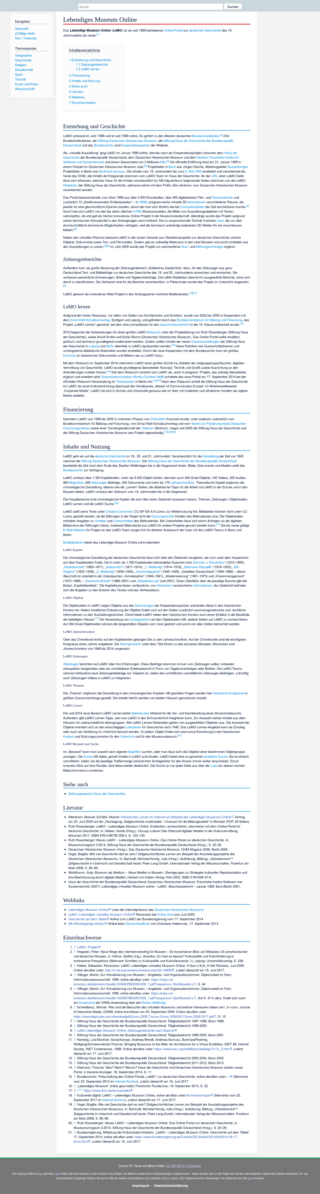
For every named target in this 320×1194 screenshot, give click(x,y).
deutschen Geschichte (205, 30)
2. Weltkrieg (105, 571)
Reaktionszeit (74, 566)
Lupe (213, 765)
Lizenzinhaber (123, 520)
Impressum (141, 1185)
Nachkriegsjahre (148, 571)
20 (116, 503)
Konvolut (69, 355)
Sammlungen (144, 605)
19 (174, 431)
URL (214, 175)
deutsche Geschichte (110, 456)
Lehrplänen (133, 727)
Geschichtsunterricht (174, 324)
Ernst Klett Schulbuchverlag (90, 319)
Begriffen (134, 751)
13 (173, 345)
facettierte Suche (215, 756)
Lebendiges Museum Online (88, 909)
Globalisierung (148, 580)
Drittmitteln (157, 418)
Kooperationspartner (135, 145)
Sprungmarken (130, 644)
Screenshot (87, 1002)
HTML (137, 211)
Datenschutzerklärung (171, 1185)
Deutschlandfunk (138, 923)
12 (241, 323)
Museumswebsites (205, 135)
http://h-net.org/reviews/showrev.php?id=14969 (138, 970)
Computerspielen (192, 206)
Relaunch (153, 332)
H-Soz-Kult (165, 914)
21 (179, 735)
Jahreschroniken (182, 482)
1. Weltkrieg (153, 566)
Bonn (172, 166)
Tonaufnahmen (222, 197)
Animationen (196, 202)
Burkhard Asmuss (112, 171)
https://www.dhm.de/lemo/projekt (107, 1090)
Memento (241, 1076)
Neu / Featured (25, 38)
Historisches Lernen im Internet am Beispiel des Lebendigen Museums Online (176, 816)
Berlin (110, 346)
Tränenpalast (125, 381)
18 (170, 431)
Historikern (164, 585)
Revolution (216, 562)
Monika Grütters (144, 376)
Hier (57, 1173)
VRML (143, 202)
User (220, 220)
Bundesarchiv (104, 145)
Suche (88, 756)
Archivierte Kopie (198, 1095)
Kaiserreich (114, 566)
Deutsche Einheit (98, 580)
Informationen (202, 585)
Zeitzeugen (99, 482)
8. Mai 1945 (193, 171)
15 (155, 380)
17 (166, 431)
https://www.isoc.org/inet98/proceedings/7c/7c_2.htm (191, 1048)
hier (41, 1173)
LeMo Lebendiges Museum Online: (125, 1030)
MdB (160, 376)
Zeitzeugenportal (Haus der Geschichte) (96, 793)
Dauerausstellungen (205, 341)
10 (191, 293)
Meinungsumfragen (209, 246)
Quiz (184, 246)
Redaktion (70, 185)
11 (195, 293)
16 (159, 380)
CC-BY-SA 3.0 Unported (183, 1165)
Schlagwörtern (140, 619)
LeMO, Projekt (87, 947)
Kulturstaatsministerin (116, 376)
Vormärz (199, 562)
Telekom (147, 428)
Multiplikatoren (73, 542)
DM (162, 162)
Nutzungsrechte (162, 516)
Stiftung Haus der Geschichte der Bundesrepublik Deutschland (192, 460)
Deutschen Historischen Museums (179, 909)
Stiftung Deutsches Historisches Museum (127, 140)
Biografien (76, 482)
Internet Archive (126, 1081)
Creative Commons (119, 511)
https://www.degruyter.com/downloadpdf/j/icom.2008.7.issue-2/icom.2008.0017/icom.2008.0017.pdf (144, 1016)
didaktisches (140, 713)
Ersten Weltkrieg (153, 1002)
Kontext (68, 736)
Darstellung (210, 456)
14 (108, 371)
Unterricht (127, 736)
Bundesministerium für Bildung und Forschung (209, 319)
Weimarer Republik (197, 566)
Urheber (100, 520)
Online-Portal (173, 30)
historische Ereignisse (228, 693)
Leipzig (94, 346)
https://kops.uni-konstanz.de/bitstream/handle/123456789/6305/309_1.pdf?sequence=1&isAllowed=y (133, 981)
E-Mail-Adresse (74, 529)
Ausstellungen (238, 166)
